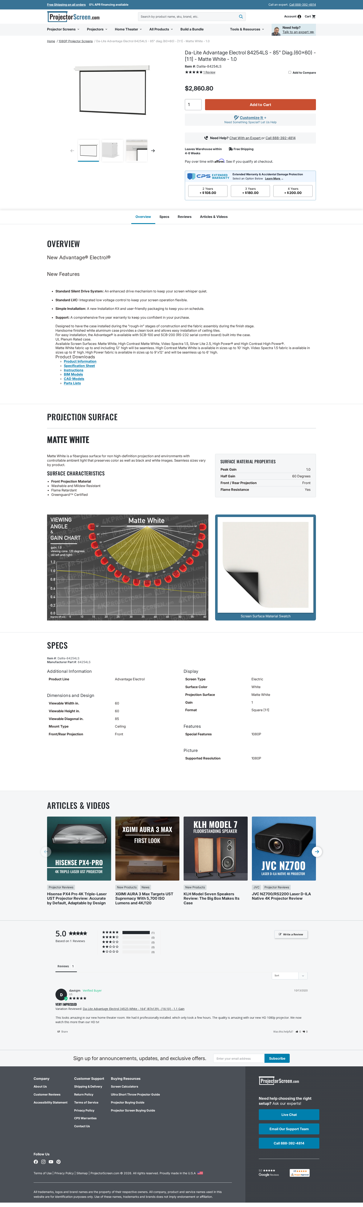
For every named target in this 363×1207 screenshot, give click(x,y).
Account (290, 16)
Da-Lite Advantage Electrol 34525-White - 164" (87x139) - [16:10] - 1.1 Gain (133, 1009)
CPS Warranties (85, 1118)
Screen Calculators (124, 1086)
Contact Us (82, 1126)
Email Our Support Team (289, 1129)
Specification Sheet (79, 366)
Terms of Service (86, 1102)
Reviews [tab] (63, 966)
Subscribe (277, 1058)
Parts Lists (72, 383)
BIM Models (73, 374)
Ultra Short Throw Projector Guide (135, 1094)
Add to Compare (304, 72)
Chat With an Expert (245, 138)
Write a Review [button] (293, 934)
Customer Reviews (47, 1094)
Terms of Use (43, 1173)
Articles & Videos (214, 217)
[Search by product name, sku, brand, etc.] (240, 16)
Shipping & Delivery (88, 1086)
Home (51, 41)
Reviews (185, 217)
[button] (310, 16)
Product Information (80, 361)
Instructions (73, 370)
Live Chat (289, 1115)
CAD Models (74, 379)
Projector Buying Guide (127, 1102)
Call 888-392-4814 (302, 4)
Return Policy (83, 1094)
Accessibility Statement (50, 1102)
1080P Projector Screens (76, 41)
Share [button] (64, 1031)
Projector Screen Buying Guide (133, 1110)
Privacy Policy (84, 1110)
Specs (164, 217)
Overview (143, 217)
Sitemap (82, 1173)
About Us (40, 1086)
